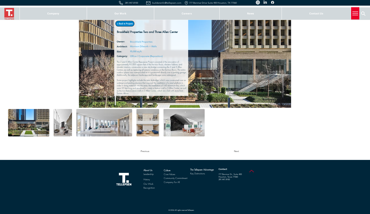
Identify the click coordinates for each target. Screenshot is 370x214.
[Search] (363, 13)
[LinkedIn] (265, 2)
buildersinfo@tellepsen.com (166, 2)
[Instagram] (258, 2)
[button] (53, 13)
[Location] (186, 3)
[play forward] (358, 122)
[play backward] (11, 122)
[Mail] (148, 3)
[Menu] (355, 13)
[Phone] (121, 3)
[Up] (251, 171)
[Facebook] (273, 2)
